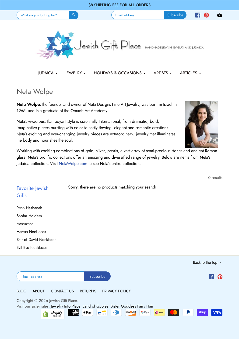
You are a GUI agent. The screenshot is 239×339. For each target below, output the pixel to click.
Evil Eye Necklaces (32, 247)
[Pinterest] (206, 14)
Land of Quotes (95, 306)
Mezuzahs (25, 223)
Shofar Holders (29, 216)
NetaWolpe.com (73, 164)
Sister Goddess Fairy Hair (132, 306)
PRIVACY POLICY (116, 291)
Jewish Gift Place (63, 300)
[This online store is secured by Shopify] (52, 313)
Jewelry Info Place (65, 306)
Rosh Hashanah (29, 208)
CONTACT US (63, 291)
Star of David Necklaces (36, 239)
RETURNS (88, 291)
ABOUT (39, 291)
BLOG (22, 291)
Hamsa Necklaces (31, 231)
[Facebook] (197, 14)
